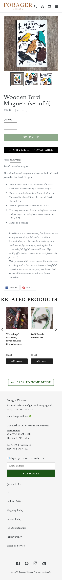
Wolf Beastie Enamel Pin (37, 336)
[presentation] (2, 329)
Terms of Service (16, 546)
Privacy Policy (14, 537)
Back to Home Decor (33, 382)
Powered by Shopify (42, 572)
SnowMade (15, 160)
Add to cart (16, 361)
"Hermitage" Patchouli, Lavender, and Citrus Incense (14, 339)
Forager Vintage (26, 572)
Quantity (8, 120)
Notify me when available (31, 149)
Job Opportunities (16, 528)
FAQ (9, 492)
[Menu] (56, 6)
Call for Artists (14, 501)
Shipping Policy (15, 510)
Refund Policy (14, 519)
